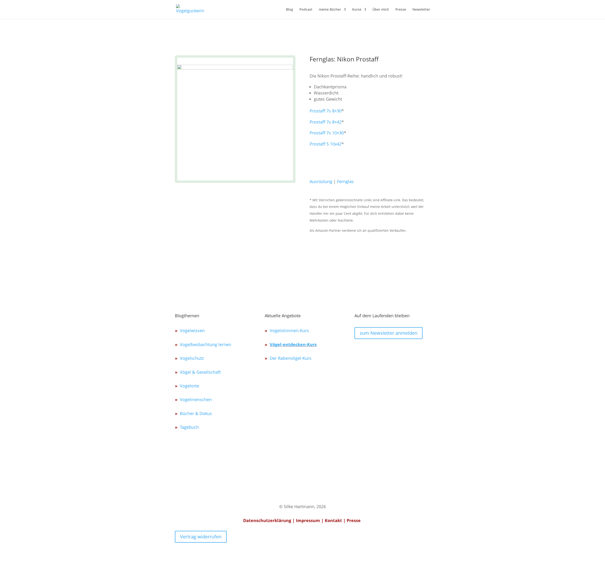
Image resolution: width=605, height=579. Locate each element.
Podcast (305, 10)
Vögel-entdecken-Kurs (293, 344)
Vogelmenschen (196, 399)
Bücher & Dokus (196, 413)
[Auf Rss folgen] (391, 350)
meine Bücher (330, 10)
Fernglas (345, 181)
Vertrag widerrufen (200, 536)
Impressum (308, 520)
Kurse (356, 10)
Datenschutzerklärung (267, 520)
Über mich (380, 10)
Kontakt (333, 520)
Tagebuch (189, 427)
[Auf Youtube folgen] (380, 350)
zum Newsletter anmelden (388, 333)
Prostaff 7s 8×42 (325, 122)
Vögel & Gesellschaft (200, 372)
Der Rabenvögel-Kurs (290, 358)
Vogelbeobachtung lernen (205, 344)
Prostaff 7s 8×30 (325, 111)
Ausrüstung (321, 181)
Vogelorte (189, 386)
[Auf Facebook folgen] (402, 350)
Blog (289, 10)
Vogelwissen (192, 330)
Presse (400, 10)
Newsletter (421, 10)
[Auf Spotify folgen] (369, 350)
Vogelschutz (192, 358)
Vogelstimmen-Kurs (289, 330)
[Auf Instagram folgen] (358, 350)
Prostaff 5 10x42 (325, 144)
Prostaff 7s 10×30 (327, 133)
